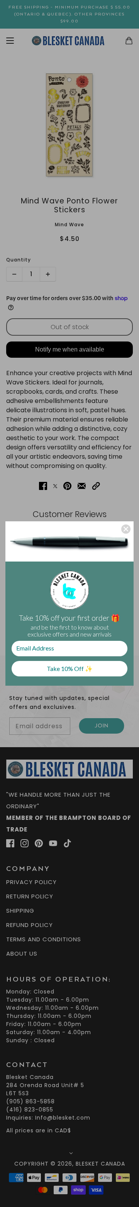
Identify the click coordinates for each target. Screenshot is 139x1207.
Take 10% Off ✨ (70, 668)
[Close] (126, 529)
